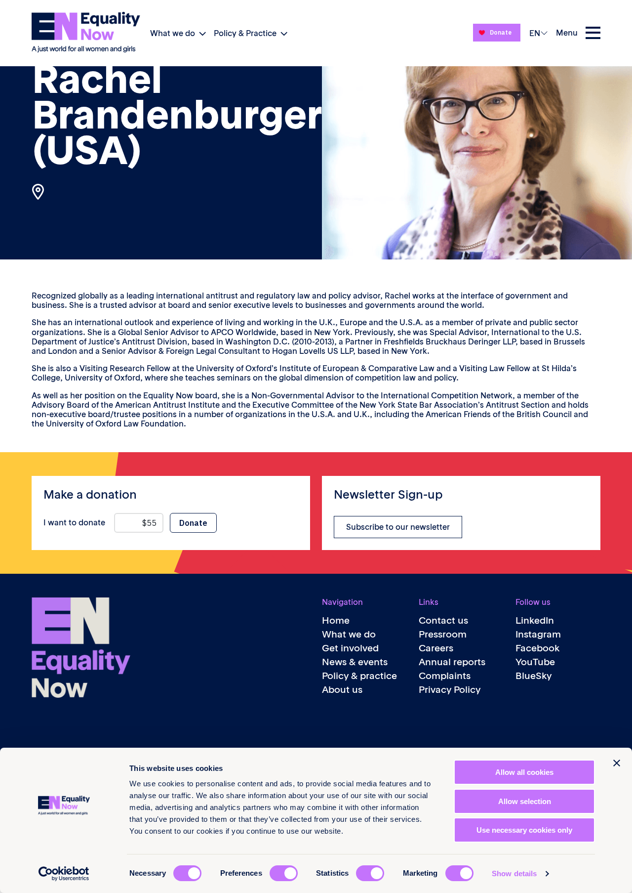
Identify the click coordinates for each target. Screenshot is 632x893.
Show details (514, 873)
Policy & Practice (245, 33)
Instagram (538, 634)
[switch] (284, 873)
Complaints (445, 675)
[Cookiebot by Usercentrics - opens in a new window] (64, 873)
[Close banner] (616, 763)
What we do (172, 33)
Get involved (350, 648)
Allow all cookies (524, 772)
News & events (355, 662)
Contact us (443, 620)
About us (342, 689)
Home (336, 620)
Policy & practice (359, 675)
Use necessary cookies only (524, 830)
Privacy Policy (449, 689)
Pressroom (443, 634)
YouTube (535, 662)
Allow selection (524, 801)
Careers (436, 648)
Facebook (537, 648)
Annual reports (452, 662)
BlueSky (533, 675)
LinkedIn (534, 620)
